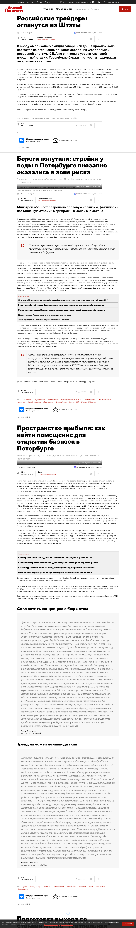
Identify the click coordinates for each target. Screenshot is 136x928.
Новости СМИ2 (23, 148)
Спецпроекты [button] (64, 9)
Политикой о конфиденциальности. (58, 925)
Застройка (21, 402)
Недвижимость (53, 399)
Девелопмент (26, 399)
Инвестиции (100, 886)
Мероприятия (82, 9)
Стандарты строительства (71, 399)
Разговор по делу (35, 886)
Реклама (95, 9)
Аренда (24, 886)
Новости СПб (74, 402)
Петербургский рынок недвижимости (40, 402)
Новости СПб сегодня (88, 402)
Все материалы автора (46, 40)
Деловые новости (89, 399)
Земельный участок (104, 399)
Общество (46, 886)
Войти (125, 9)
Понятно (128, 924)
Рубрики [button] (48, 9)
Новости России (61, 402)
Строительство (39, 399)
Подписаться (68, 2)
